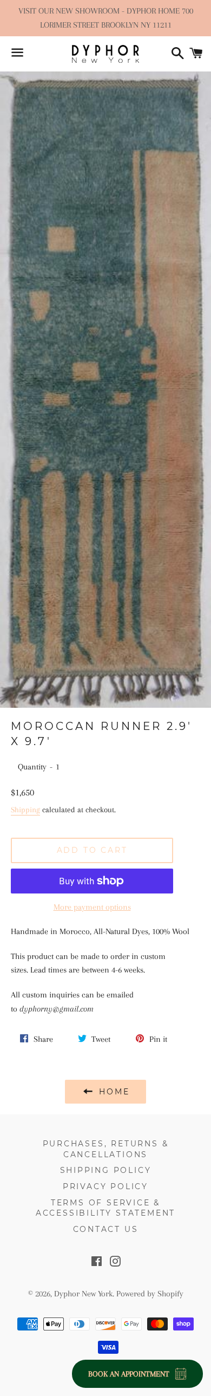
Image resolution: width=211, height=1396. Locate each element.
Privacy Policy (105, 1186)
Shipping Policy (105, 1170)
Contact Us (106, 1229)
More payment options (92, 907)
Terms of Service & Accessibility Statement (105, 1208)
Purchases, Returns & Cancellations (106, 1149)
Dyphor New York (83, 1294)
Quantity (32, 767)
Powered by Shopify (149, 1294)
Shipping (25, 809)
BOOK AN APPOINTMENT (128, 1373)
